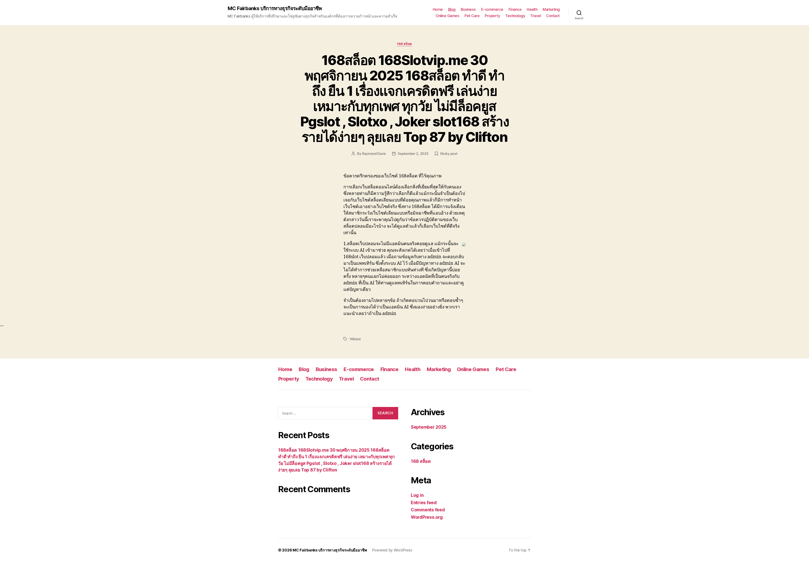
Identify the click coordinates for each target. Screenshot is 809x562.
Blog (451, 9)
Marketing (551, 9)
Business (468, 9)
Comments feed (428, 509)
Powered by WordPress (392, 550)
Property (492, 16)
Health (532, 9)
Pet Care (472, 16)
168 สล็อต (404, 44)
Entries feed (424, 502)
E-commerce (492, 9)
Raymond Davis (374, 153)
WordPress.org (427, 517)
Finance (515, 9)
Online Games (447, 16)
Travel (535, 16)
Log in (417, 495)
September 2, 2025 (413, 153)
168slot (355, 339)
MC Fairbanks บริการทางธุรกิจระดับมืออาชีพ (275, 8)
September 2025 (428, 427)
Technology (515, 16)
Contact (553, 16)
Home (438, 9)
